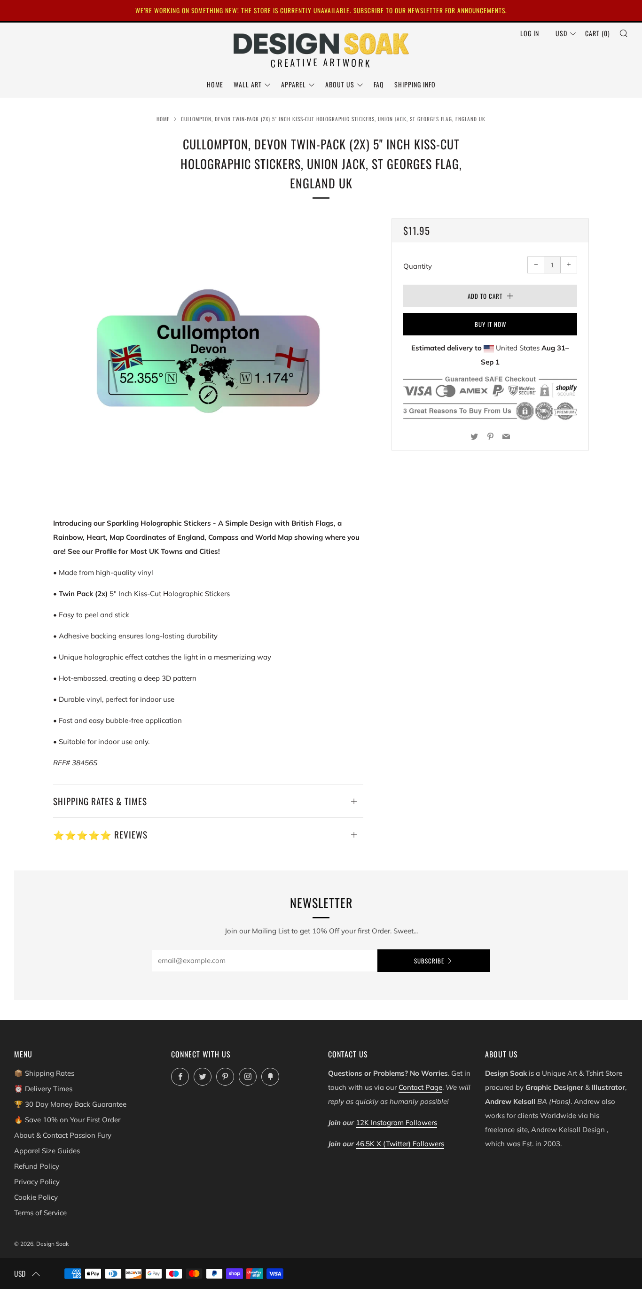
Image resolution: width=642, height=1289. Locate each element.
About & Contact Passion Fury (62, 1135)
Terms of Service (40, 1212)
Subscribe (429, 960)
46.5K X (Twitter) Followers (400, 1143)
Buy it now (490, 324)
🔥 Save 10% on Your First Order (67, 1119)
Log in (529, 33)
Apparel (293, 84)
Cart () (597, 33)
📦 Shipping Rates (44, 1073)
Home (215, 84)
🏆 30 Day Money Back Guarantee (70, 1104)
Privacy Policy (37, 1181)
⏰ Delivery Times (43, 1088)
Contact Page (420, 1087)
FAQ (379, 84)
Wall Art (248, 84)
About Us (339, 84)
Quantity (417, 266)
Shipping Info (415, 84)
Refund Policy (36, 1166)
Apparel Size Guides (47, 1150)
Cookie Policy (36, 1197)
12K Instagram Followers (396, 1122)
